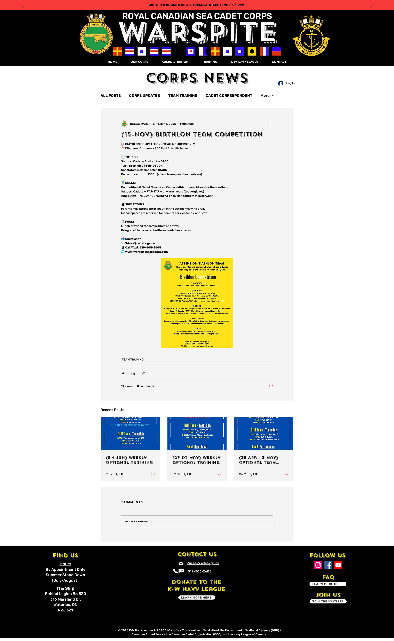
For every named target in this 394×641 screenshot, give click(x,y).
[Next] (371, 5)
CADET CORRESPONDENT (229, 95)
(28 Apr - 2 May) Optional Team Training (258, 460)
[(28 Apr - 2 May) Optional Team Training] (263, 433)
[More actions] (270, 123)
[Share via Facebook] (123, 373)
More (265, 95)
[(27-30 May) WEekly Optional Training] (197, 433)
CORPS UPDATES (144, 95)
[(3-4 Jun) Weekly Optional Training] (130, 433)
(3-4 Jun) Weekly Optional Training (129, 460)
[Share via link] (143, 373)
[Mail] (181, 563)
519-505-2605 (199, 571)
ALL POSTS (111, 95)
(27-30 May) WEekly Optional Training (196, 460)
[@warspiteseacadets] (318, 565)
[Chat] (181, 571)
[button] (139, 62)
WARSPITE (197, 32)
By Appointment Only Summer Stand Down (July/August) (65, 575)
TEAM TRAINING (182, 95)
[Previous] (22, 5)
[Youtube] (338, 565)
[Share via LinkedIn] (133, 373)
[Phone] (175, 571)
